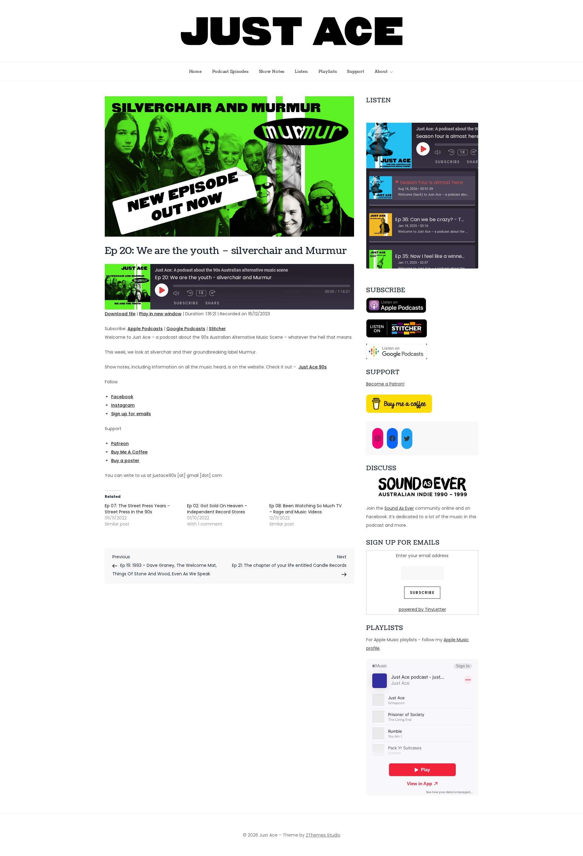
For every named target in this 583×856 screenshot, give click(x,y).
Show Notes (272, 71)
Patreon (120, 443)
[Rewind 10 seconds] (190, 293)
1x (201, 293)
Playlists (328, 71)
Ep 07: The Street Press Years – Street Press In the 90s (137, 509)
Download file (120, 314)
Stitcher (217, 329)
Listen (301, 71)
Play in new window (160, 314)
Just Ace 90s (312, 367)
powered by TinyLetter (422, 609)
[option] (422, 188)
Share (212, 303)
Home (195, 71)
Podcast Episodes (230, 71)
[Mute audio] (178, 293)
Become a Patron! (385, 384)
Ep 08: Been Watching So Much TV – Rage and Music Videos (305, 509)
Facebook (122, 397)
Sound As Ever (399, 508)
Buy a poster (125, 460)
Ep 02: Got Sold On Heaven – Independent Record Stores (217, 509)
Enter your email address (422, 556)
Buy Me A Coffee (129, 452)
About (381, 71)
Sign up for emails (131, 414)
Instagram (123, 405)
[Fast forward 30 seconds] (214, 293)
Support (355, 71)
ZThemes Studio (323, 835)
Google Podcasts (185, 329)
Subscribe (186, 303)
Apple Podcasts (145, 329)
